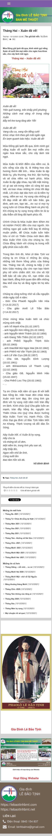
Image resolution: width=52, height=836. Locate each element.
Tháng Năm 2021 (12, 523)
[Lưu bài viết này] (46, 42)
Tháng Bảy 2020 (12, 598)
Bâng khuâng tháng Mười (16, 584)
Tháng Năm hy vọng (14, 608)
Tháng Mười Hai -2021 (14, 557)
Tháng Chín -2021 (12, 543)
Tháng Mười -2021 (13, 547)
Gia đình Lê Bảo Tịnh (26, 729)
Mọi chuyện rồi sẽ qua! (15, 613)
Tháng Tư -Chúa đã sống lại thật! (19, 518)
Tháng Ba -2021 (11, 514)
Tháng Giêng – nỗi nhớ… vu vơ (18, 567)
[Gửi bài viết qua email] (37, 42)
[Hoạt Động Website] (26, 753)
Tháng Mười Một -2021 (15, 552)
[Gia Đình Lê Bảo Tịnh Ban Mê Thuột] (7, 16)
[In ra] (42, 42)
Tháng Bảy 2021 (12, 533)
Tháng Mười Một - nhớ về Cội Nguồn (21, 576)
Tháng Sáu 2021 (12, 528)
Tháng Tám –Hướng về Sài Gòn (18, 538)
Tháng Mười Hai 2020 (14, 571)
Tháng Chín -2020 (12, 589)
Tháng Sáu (10, 603)
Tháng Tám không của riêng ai (18, 593)
